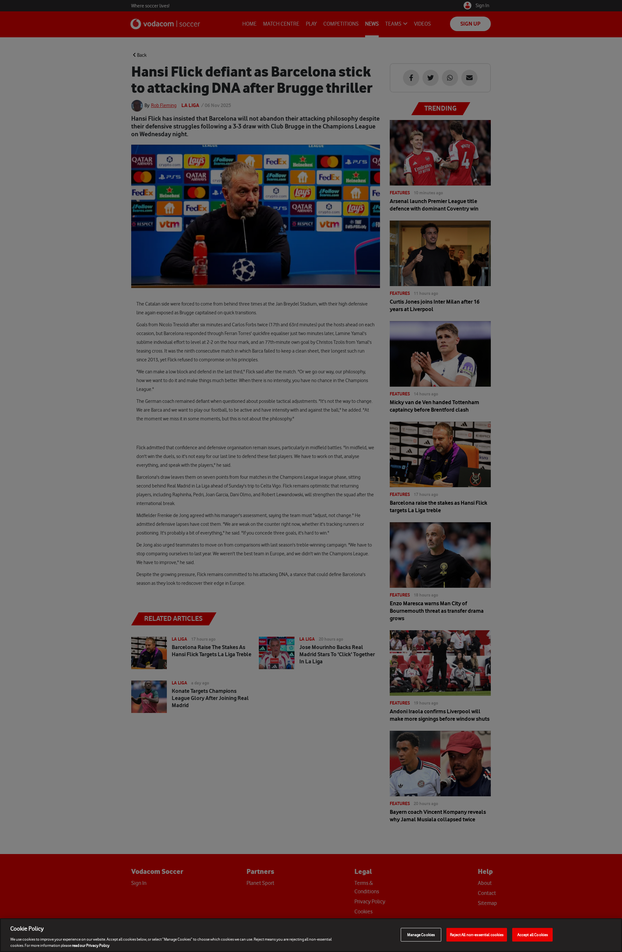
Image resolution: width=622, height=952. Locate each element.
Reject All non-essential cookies (476, 934)
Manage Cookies (421, 934)
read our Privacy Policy (90, 945)
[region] (311, 935)
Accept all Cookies (532, 934)
